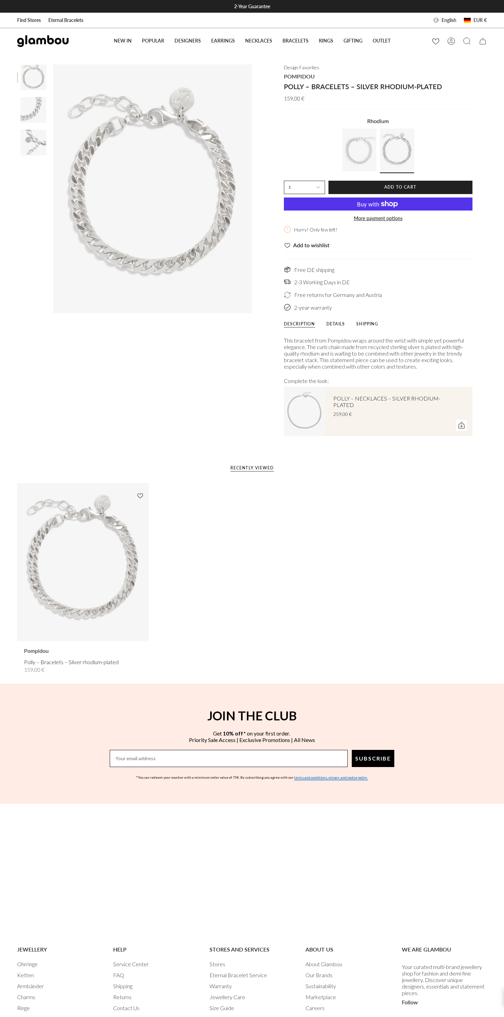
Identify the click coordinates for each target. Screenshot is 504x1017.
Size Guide (221, 1008)
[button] (153, 41)
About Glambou (323, 964)
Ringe (23, 1008)
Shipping (122, 986)
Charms (26, 997)
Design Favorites (301, 67)
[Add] (461, 425)
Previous (53, 189)
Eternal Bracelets (65, 20)
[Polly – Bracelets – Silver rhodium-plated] (83, 562)
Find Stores (29, 20)
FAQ (118, 975)
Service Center (131, 964)
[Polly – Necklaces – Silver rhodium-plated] (304, 411)
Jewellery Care (227, 997)
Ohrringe (27, 964)
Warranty (220, 986)
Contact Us (126, 1008)
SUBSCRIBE (373, 758)
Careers (315, 1008)
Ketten (25, 975)
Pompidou (299, 76)
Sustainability (320, 986)
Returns (122, 997)
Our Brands (319, 975)
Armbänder (30, 986)
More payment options (378, 218)
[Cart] (483, 41)
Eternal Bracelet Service (238, 975)
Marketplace (320, 997)
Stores (217, 964)
